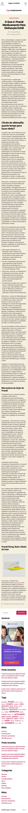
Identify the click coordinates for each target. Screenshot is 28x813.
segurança (9, 718)
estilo (20, 706)
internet (24, 709)
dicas (11, 706)
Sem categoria (14, 18)
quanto (15, 716)
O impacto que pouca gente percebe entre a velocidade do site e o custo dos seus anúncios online (13, 676)
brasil (11, 701)
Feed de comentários (8, 736)
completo (9, 704)
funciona (12, 708)
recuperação (21, 716)
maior (2, 712)
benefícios (4, 702)
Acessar (4, 731)
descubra (5, 706)
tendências (18, 720)
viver (19, 723)
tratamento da (21, 511)
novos (9, 714)
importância (14, 709)
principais (20, 714)
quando (8, 716)
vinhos (16, 723)
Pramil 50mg (17, 583)
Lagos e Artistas (14, 3)
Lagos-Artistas (16, 32)
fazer (3, 708)
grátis (17, 708)
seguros (21, 718)
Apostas (4, 774)
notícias (4, 714)
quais (3, 717)
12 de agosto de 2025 (15, 34)
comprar (16, 704)
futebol (3, 783)
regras (3, 718)
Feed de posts (6, 733)
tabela (12, 720)
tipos (23, 720)
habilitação (5, 709)
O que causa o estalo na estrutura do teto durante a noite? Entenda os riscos (13, 691)
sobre (7, 720)
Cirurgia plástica (6, 779)
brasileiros (16, 702)
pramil (22, 604)
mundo (22, 712)
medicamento (16, 604)
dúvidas (16, 706)
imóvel (19, 709)
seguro (16, 718)
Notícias (4, 785)
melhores (14, 711)
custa (21, 704)
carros (3, 704)
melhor (6, 712)
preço (13, 714)
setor (2, 720)
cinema (3, 776)
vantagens (9, 723)
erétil (10, 604)
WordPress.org (6, 738)
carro (21, 702)
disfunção (6, 604)
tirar (2, 723)
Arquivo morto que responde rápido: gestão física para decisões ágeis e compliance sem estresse (13, 683)
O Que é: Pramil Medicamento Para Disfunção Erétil (14, 25)
